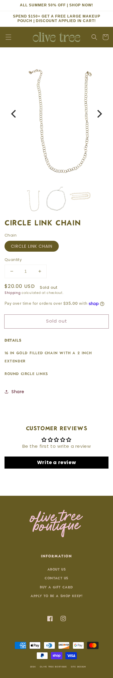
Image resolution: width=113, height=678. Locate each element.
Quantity (13, 260)
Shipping (13, 293)
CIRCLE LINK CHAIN (31, 246)
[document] (56, 113)
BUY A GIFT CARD (56, 586)
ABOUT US (56, 568)
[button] (8, 37)
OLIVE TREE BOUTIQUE (53, 666)
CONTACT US (56, 577)
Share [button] (17, 392)
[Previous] (14, 113)
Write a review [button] (56, 462)
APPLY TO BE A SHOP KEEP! (56, 595)
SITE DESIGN (78, 666)
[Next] (98, 113)
